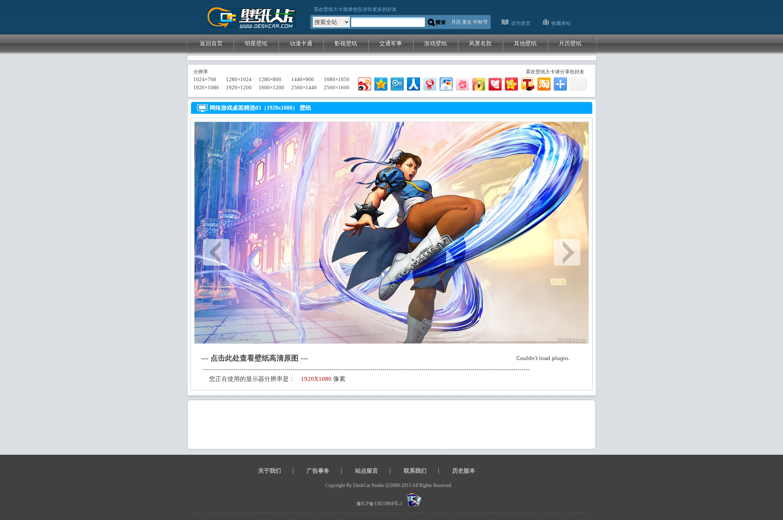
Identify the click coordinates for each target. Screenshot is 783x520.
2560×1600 (336, 87)
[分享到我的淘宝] (543, 83)
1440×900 (302, 79)
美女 (467, 22)
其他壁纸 (525, 43)
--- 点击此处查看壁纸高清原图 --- (254, 358)
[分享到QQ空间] (380, 83)
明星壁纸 (256, 43)
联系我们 (415, 471)
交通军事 (390, 43)
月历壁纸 (570, 43)
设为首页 (521, 23)
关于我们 (269, 471)
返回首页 (211, 43)
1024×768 (204, 79)
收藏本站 (561, 23)
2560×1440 (304, 87)
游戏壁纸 (435, 43)
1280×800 (270, 79)
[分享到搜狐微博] (527, 83)
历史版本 (463, 471)
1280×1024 (239, 79)
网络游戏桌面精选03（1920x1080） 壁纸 (260, 108)
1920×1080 (206, 87)
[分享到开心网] (510, 83)
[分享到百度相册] (445, 83)
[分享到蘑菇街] (478, 83)
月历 (456, 22)
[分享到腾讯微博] (396, 83)
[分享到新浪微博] (364, 83)
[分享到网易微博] (429, 83)
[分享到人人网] (412, 83)
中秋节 (480, 22)
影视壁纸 (345, 43)
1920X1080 (316, 379)
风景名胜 (480, 43)
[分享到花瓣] (494, 83)
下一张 (567, 252)
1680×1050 (336, 79)
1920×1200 (239, 87)
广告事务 (318, 471)
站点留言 (366, 471)
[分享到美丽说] (461, 83)
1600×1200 (271, 87)
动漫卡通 (301, 43)
